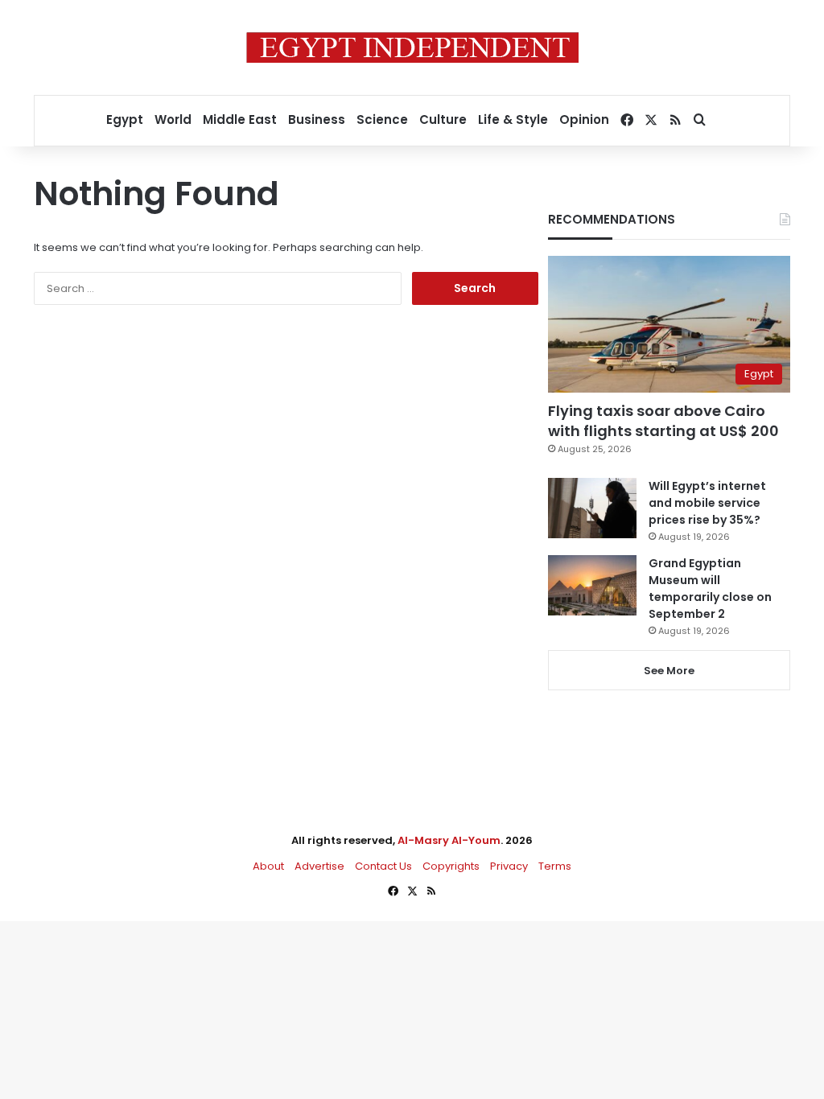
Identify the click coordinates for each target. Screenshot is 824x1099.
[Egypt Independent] (412, 47)
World (173, 119)
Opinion (584, 119)
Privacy (509, 866)
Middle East (240, 119)
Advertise (319, 866)
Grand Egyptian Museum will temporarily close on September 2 (710, 588)
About (268, 866)
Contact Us (383, 866)
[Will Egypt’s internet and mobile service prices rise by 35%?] (592, 508)
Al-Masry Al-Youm (449, 840)
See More (669, 670)
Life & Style (513, 119)
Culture (443, 119)
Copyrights (451, 866)
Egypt (124, 119)
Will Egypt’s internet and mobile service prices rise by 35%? (707, 503)
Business (316, 119)
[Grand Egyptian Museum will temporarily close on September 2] (592, 585)
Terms (554, 866)
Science (382, 119)
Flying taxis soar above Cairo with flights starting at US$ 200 (663, 421)
